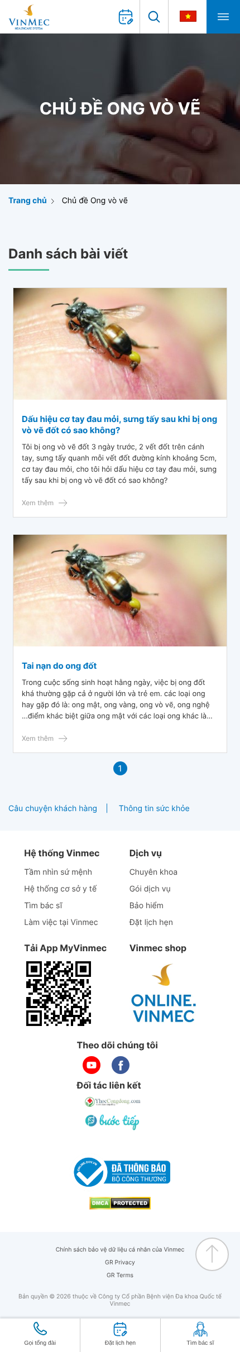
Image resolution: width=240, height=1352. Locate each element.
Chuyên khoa (153, 872)
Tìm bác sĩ (43, 905)
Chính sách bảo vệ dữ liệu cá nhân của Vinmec (120, 1249)
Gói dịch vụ (150, 889)
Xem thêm (38, 502)
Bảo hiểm (146, 905)
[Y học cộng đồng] (113, 1102)
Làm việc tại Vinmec (61, 922)
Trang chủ (27, 200)
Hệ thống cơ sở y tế (60, 889)
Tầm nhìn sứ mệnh (58, 872)
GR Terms (120, 1275)
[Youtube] (91, 1065)
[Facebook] (120, 1065)
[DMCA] (120, 1203)
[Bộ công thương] (120, 1172)
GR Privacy (120, 1262)
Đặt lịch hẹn (151, 922)
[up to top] (212, 1254)
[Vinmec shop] (164, 993)
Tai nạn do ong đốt (59, 665)
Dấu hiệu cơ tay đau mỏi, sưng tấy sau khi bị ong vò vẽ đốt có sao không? (119, 424)
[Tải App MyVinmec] (58, 993)
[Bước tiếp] (113, 1122)
